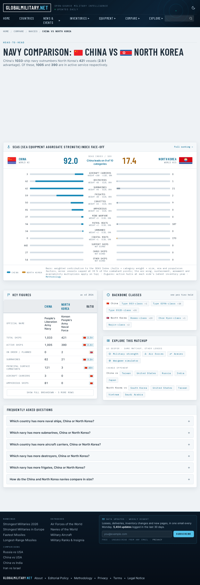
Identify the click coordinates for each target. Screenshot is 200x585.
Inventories (78, 18)
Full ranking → (183, 146)
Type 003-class (134, 303)
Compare (131, 18)
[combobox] (179, 18)
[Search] (190, 18)
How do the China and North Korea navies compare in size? (52, 479)
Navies (33, 31)
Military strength (125, 353)
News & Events (48, 20)
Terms (117, 578)
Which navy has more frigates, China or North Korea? (47, 467)
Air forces (155, 353)
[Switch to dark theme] (193, 7)
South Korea (138, 388)
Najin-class (119, 324)
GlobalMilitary (27, 7)
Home (6, 18)
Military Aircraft (61, 535)
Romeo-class (141, 318)
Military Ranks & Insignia (67, 540)
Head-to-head (14, 42)
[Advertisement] (100, 105)
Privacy (157, 539)
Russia (166, 373)
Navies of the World (64, 529)
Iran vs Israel (12, 568)
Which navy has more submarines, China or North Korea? (50, 432)
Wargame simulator (125, 360)
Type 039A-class (167, 303)
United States (146, 373)
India (180, 373)
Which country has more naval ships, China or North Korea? (52, 421)
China (48, 306)
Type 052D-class (123, 310)
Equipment (106, 18)
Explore (155, 18)
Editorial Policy (58, 578)
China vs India (12, 563)
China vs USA (12, 557)
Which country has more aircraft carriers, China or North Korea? (55, 444)
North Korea (65, 306)
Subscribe (183, 534)
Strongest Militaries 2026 (20, 524)
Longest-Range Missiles (20, 540)
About (38, 578)
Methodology (53, 276)
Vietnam (114, 394)
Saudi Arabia (134, 394)
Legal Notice (136, 578)
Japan (112, 380)
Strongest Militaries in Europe (23, 529)
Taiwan (126, 373)
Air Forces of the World (66, 524)
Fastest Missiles (14, 535)
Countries (26, 18)
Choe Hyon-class (172, 318)
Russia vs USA (13, 552)
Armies (177, 353)
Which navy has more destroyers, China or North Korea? (49, 456)
